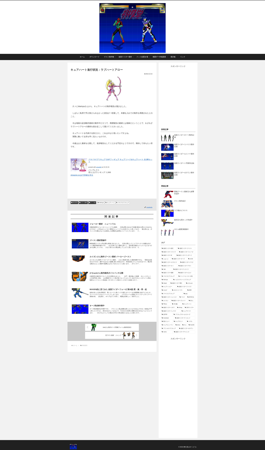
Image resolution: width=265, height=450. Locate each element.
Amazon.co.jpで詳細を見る (82, 175)
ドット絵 (92, 202)
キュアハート (110, 202)
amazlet (98, 167)
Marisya (101, 202)
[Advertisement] (178, 109)
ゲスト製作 (84, 202)
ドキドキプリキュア (123, 202)
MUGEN (75, 202)
